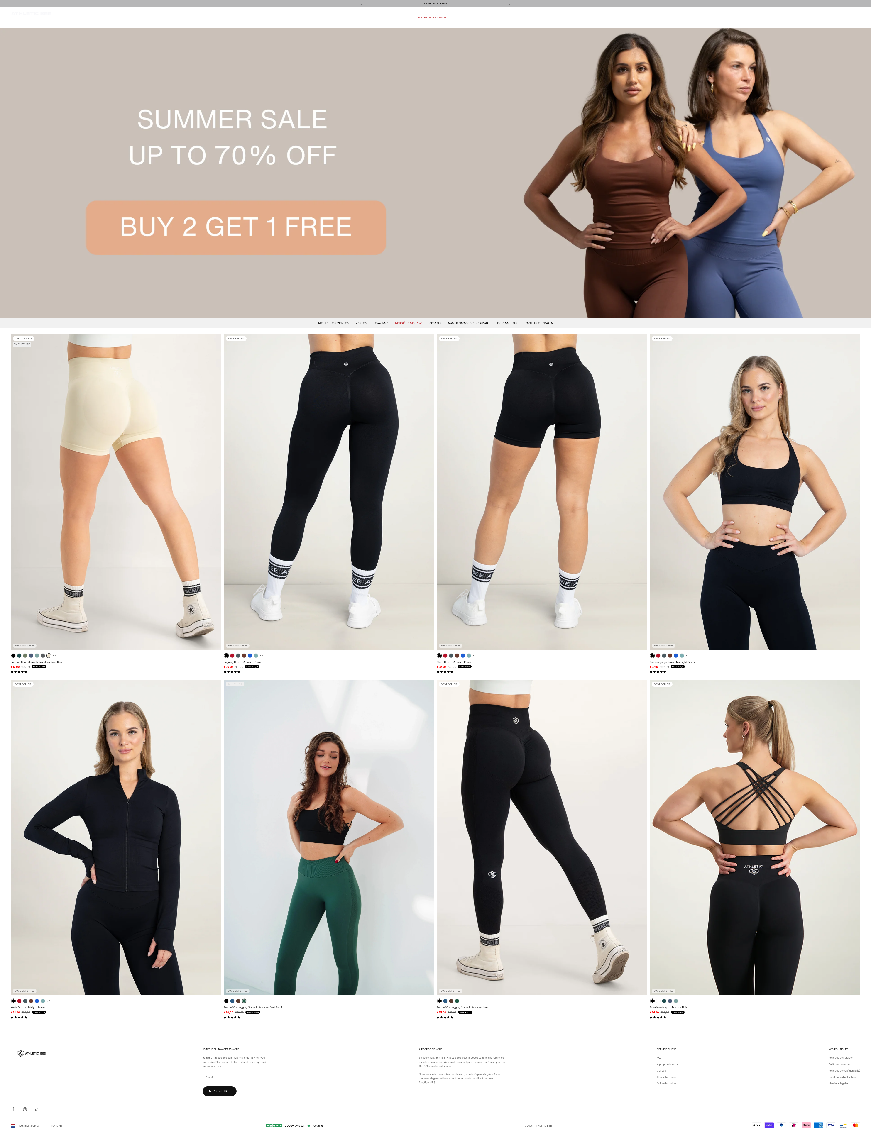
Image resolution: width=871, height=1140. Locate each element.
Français (56, 1125)
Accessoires (463, 17)
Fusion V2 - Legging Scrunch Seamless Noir (462, 1007)
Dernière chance (409, 323)
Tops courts (507, 323)
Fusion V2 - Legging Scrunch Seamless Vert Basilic (253, 1007)
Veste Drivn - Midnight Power (28, 1007)
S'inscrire (219, 1091)
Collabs (661, 1070)
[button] (19, 672)
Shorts (435, 323)
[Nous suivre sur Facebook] (13, 1109)
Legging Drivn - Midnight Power (243, 662)
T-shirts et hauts (538, 323)
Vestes (361, 323)
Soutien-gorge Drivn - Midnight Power (672, 662)
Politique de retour (839, 1064)
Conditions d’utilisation (842, 1077)
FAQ (659, 1057)
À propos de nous (667, 1064)
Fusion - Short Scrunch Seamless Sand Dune (37, 662)
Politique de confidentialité (844, 1070)
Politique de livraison (841, 1057)
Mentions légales (839, 1083)
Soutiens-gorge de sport (469, 323)
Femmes (404, 17)
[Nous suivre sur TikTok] (36, 1109)
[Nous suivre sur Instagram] (25, 1109)
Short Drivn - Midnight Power (454, 662)
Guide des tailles (666, 1083)
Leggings (380, 323)
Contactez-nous (666, 1077)
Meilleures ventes (333, 323)
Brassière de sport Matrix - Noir (668, 1007)
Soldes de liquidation (432, 17)
